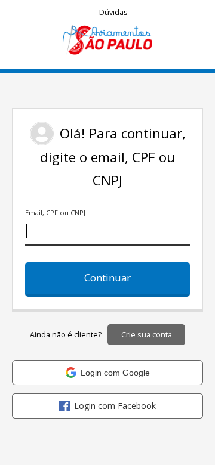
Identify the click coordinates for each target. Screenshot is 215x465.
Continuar (107, 277)
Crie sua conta (146, 335)
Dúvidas (113, 12)
